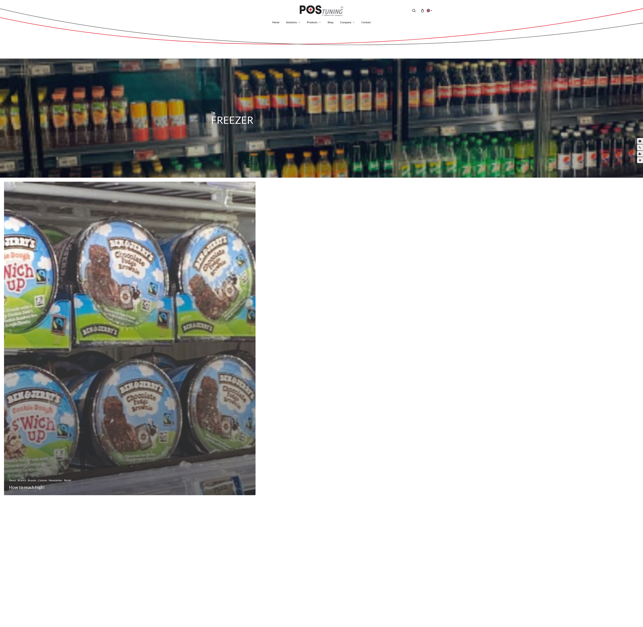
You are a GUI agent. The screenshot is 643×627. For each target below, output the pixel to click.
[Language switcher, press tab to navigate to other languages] (428, 10)
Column (42, 480)
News (12, 480)
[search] (414, 10)
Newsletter (55, 480)
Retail (67, 480)
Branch (22, 480)
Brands (32, 480)
